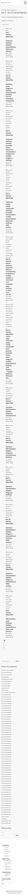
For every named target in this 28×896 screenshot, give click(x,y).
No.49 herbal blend (5, 790)
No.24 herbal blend (5, 730)
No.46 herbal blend (5, 783)
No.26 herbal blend (5, 734)
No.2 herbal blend (5, 719)
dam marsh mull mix (5, 672)
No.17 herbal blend (5, 712)
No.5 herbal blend (5, 792)
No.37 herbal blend (5, 761)
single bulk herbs (5, 821)
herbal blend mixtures (6, 679)
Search (17, 661)
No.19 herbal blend (5, 716)
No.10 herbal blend (5, 697)
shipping (3, 818)
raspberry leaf (4, 816)
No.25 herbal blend (5, 732)
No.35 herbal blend (5, 756)
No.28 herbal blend (5, 739)
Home (2, 10)
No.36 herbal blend (5, 759)
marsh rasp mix (4, 683)
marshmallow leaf (5, 685)
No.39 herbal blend (5, 765)
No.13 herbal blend (5, 703)
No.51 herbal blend (5, 796)
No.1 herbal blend (5, 694)
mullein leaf (3, 690)
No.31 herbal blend (5, 747)
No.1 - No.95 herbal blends (7, 692)
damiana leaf (4, 677)
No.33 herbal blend (5, 752)
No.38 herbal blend (5, 763)
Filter (17, 835)
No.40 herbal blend (5, 770)
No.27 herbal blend (5, 736)
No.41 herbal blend (5, 772)
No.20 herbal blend (5, 721)
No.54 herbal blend (5, 803)
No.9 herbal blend (5, 814)
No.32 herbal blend (5, 750)
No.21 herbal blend (5, 723)
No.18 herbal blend (5, 714)
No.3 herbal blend (5, 743)
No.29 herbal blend (5, 741)
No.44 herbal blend (5, 778)
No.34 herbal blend (5, 754)
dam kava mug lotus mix (6, 670)
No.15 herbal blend (5, 708)
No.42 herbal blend (5, 774)
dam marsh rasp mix (5, 674)
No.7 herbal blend (5, 809)
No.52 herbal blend (5, 798)
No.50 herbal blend (5, 794)
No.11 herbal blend (5, 699)
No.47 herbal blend (5, 785)
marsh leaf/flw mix (5, 681)
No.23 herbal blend (5, 728)
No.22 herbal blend (5, 725)
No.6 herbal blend (5, 807)
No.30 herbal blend (5, 745)
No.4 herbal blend (5, 767)
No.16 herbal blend (5, 710)
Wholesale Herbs (5, 823)
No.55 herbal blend (5, 805)
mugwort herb (4, 688)
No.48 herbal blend (5, 787)
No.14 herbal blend (5, 705)
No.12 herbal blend (5, 701)
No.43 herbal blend (5, 776)
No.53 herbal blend (5, 801)
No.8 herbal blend (5, 812)
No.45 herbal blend (5, 781)
